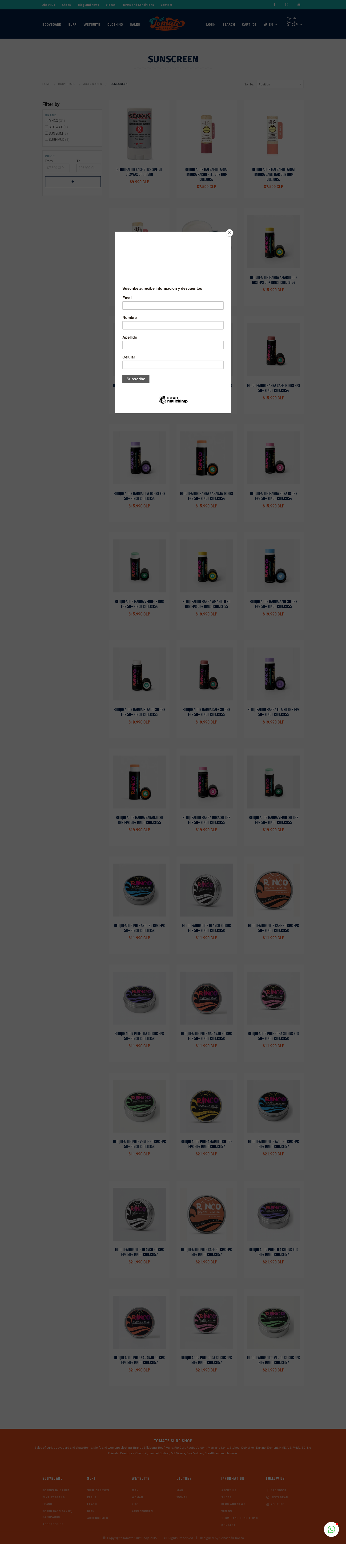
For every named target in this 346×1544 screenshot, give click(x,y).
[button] (331, 1529)
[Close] (229, 232)
